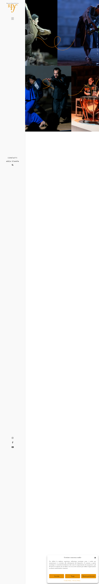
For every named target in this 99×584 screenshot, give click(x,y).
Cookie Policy (68, 580)
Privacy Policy (76, 580)
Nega (72, 576)
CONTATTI (12, 158)
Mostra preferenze (88, 576)
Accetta (56, 576)
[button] (95, 557)
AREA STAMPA (12, 161)
